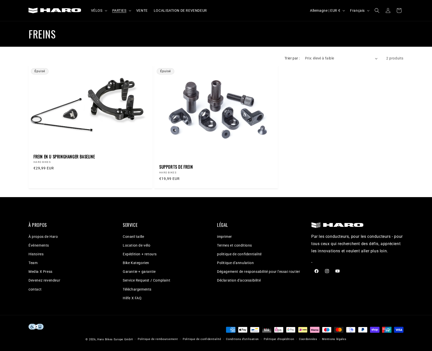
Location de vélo (136, 245)
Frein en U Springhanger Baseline (64, 156)
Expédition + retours (140, 254)
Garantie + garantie (139, 272)
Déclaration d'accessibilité (239, 280)
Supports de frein (176, 167)
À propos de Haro (43, 237)
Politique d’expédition (279, 339)
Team (33, 263)
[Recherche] (377, 10)
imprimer (224, 237)
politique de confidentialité (239, 254)
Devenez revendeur (44, 280)
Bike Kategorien (136, 263)
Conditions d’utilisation (242, 339)
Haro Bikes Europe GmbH (115, 339)
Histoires (36, 254)
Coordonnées (308, 339)
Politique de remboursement (158, 339)
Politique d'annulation (235, 263)
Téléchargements (137, 289)
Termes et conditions (234, 245)
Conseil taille (133, 237)
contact (35, 289)
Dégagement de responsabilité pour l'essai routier (258, 272)
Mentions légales (334, 339)
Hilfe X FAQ (132, 298)
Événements (38, 245)
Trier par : (292, 58)
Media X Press (40, 272)
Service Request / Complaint (146, 280)
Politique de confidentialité (202, 339)
